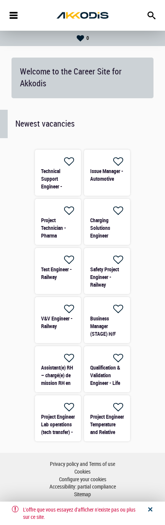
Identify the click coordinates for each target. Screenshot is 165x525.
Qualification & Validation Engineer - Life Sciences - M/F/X (105, 383)
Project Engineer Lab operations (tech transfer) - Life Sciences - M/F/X (58, 432)
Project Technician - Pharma (53, 228)
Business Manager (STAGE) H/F (103, 326)
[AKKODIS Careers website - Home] (82, 15)
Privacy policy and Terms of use (82, 464)
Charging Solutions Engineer (100, 228)
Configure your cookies (82, 479)
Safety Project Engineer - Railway (104, 277)
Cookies (82, 472)
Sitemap (82, 494)
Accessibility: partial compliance (83, 487)
